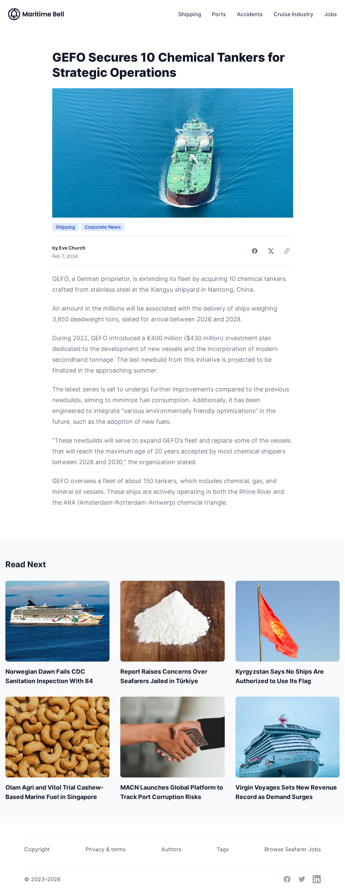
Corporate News (103, 227)
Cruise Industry (293, 14)
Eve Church (72, 248)
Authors (171, 849)
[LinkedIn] (317, 879)
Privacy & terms (106, 849)
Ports (219, 14)
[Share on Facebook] (255, 251)
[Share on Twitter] (271, 251)
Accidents (250, 14)
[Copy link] (287, 251)
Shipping (189, 14)
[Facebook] (287, 879)
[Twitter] (302, 879)
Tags (223, 849)
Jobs (330, 14)
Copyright (37, 849)
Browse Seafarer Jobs (292, 849)
